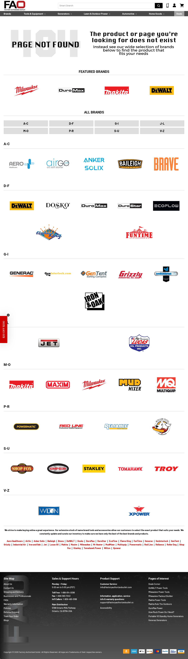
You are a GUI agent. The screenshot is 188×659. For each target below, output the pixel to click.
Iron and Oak (35, 544)
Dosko (80, 541)
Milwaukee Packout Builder (160, 596)
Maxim (74, 544)
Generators (64, 13)
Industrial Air (19, 544)
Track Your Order (11, 616)
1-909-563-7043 (63, 596)
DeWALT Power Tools (158, 588)
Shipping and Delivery (14, 592)
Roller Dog (172, 544)
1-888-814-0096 (68, 592)
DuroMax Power (155, 608)
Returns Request (11, 612)
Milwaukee (85, 544)
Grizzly (7, 544)
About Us (8, 584)
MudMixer (110, 544)
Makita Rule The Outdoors (160, 604)
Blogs (6, 620)
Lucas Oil (54, 544)
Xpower (117, 548)
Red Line (148, 544)
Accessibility (106, 608)
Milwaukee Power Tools (158, 592)
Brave (61, 541)
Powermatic (136, 544)
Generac (149, 541)
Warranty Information (13, 604)
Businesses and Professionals (17, 596)
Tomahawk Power (92, 548)
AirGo (28, 541)
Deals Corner (154, 584)
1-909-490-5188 (70, 599)
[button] (3, 329)
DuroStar (101, 541)
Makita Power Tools (157, 600)
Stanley (77, 548)
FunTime (138, 541)
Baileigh (51, 541)
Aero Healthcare (15, 541)
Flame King (125, 541)
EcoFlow (113, 541)
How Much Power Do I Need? (161, 612)
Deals (179, 13)
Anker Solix (39, 541)
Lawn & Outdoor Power (96, 13)
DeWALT (71, 541)
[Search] (159, 5)
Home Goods (155, 13)
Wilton (107, 548)
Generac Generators (157, 620)
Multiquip (122, 544)
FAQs (6, 600)
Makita (64, 544)
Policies (7, 608)
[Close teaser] (8, 315)
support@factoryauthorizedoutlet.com (117, 602)
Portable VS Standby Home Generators (165, 616)
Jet (45, 544)
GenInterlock (162, 541)
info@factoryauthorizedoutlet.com (116, 587)
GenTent (175, 541)
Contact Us (9, 588)
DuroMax (90, 541)
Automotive (128, 13)
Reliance (160, 544)
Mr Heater (98, 544)
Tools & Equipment (34, 13)
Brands (7, 13)
